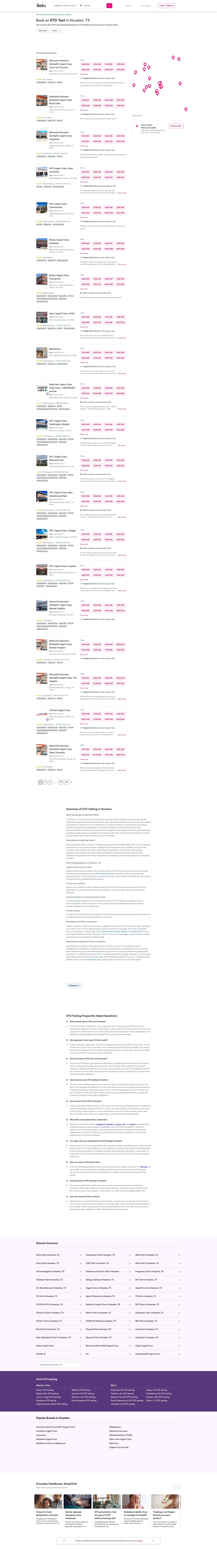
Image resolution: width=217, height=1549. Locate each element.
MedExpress (115, 1427)
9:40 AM (85, 213)
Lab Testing (45, 15)
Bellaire (124, 931)
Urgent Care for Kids (119, 1447)
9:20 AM (108, 177)
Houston (68, 15)
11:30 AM (120, 650)
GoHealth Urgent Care (46, 1439)
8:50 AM (120, 172)
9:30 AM (120, 64)
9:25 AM (120, 317)
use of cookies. (138, 1541)
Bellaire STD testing (81, 1390)
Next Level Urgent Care (120, 1439)
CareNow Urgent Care (46, 1431)
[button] (146, 87)
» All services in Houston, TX (50, 1364)
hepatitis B (100, 1124)
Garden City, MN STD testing (124, 1397)
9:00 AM (97, 64)
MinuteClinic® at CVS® (120, 1435)
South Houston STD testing (84, 1400)
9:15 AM (108, 64)
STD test (143, 1167)
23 (61, 782)
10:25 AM (120, 393)
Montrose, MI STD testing (122, 1390)
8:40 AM (108, 172)
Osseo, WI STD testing (156, 1390)
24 (67, 782)
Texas (62, 15)
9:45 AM (97, 100)
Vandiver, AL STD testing (122, 1393)
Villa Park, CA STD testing (123, 1404)
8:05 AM (97, 424)
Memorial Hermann (118, 1431)
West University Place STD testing (51, 1404)
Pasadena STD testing (46, 1400)
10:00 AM (109, 100)
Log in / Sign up (166, 5)
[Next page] (71, 782)
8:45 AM (85, 64)
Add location (176, 126)
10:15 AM (85, 69)
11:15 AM (120, 105)
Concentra (41, 1435)
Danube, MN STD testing (157, 1397)
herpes (118, 1124)
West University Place (111, 931)
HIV (123, 1124)
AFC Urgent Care (103, 873)
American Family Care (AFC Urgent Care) (55, 1427)
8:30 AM (97, 136)
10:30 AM (97, 69)
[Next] (179, 1487)
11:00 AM (120, 69)
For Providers (145, 6)
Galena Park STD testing (47, 1393)
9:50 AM (97, 213)
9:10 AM (97, 177)
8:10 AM (85, 352)
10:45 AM (109, 69)
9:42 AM (97, 322)
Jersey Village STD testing (48, 1397)
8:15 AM (85, 136)
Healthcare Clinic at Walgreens (50, 1443)
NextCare (114, 1443)
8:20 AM (97, 352)
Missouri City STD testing (83, 1397)
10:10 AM (120, 213)
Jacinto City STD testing (83, 1393)
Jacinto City (136, 931)
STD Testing (54, 15)
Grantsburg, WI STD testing (159, 1393)
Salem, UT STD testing (156, 1400)
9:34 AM (85, 322)
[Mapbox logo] (137, 115)
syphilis (133, 1124)
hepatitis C (110, 1124)
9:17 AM (108, 317)
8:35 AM (120, 430)
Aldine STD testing (45, 1390)
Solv (37, 15)
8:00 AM (85, 424)
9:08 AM (97, 317)
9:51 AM (108, 322)
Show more (122, 193)
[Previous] (175, 1487)
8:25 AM (85, 172)
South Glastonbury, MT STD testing (127, 1400)
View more (84, 74)
